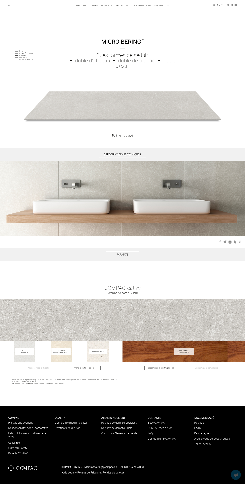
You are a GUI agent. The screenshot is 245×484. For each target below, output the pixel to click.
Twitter (225, 242)
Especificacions (26, 53)
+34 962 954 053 (134, 467)
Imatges (22, 55)
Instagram (231, 5)
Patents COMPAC (18, 453)
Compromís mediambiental (71, 422)
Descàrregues (202, 433)
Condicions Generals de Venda (119, 433)
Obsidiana (81, 5)
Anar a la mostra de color (38, 368)
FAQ (150, 433)
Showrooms (161, 5)
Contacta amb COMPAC (162, 438)
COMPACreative (26, 60)
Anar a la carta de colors (84, 368)
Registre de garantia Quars (116, 428)
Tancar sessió (202, 444)
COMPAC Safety (17, 448)
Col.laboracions (141, 5)
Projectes (122, 5)
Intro (21, 51)
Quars (94, 5)
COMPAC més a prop (160, 428)
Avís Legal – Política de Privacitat (82, 472)
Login (197, 428)
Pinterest (240, 242)
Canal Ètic (14, 442)
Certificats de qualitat (67, 428)
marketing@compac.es (103, 467)
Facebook (227, 5)
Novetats (106, 5)
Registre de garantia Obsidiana (119, 422)
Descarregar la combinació (206, 368)
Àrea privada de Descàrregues (212, 438)
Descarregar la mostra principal (161, 368)
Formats (22, 58)
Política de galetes (113, 472)
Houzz (235, 242)
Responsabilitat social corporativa (28, 428)
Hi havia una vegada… (20, 422)
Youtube (235, 5)
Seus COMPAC (156, 422)
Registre (199, 422)
